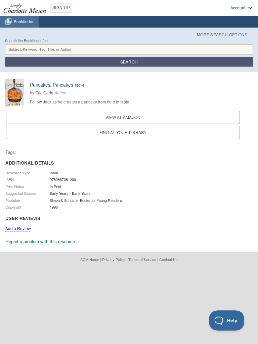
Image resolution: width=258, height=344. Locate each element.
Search (129, 61)
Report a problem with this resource (40, 241)
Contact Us (168, 259)
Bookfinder (24, 21)
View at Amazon (122, 117)
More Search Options (222, 34)
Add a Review (18, 228)
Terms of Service (142, 259)
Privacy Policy (113, 259)
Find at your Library (123, 132)
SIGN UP (61, 7)
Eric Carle (44, 92)
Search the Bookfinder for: (26, 40)
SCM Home (89, 259)
